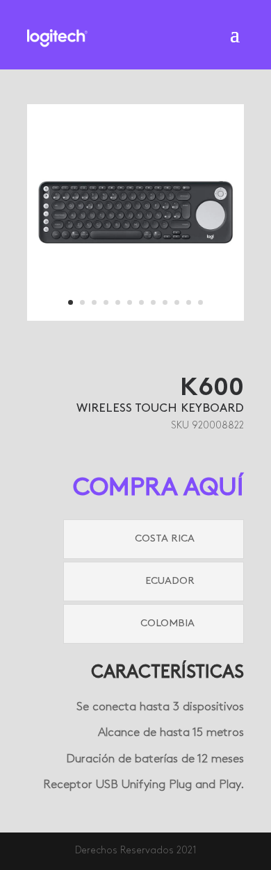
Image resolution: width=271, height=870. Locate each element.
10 (176, 302)
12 (200, 302)
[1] (135, 318)
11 (188, 302)
